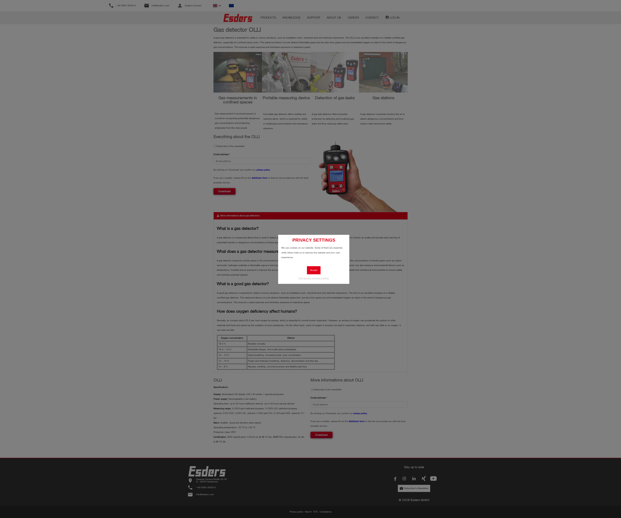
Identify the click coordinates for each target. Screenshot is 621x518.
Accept (313, 270)
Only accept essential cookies (314, 278)
